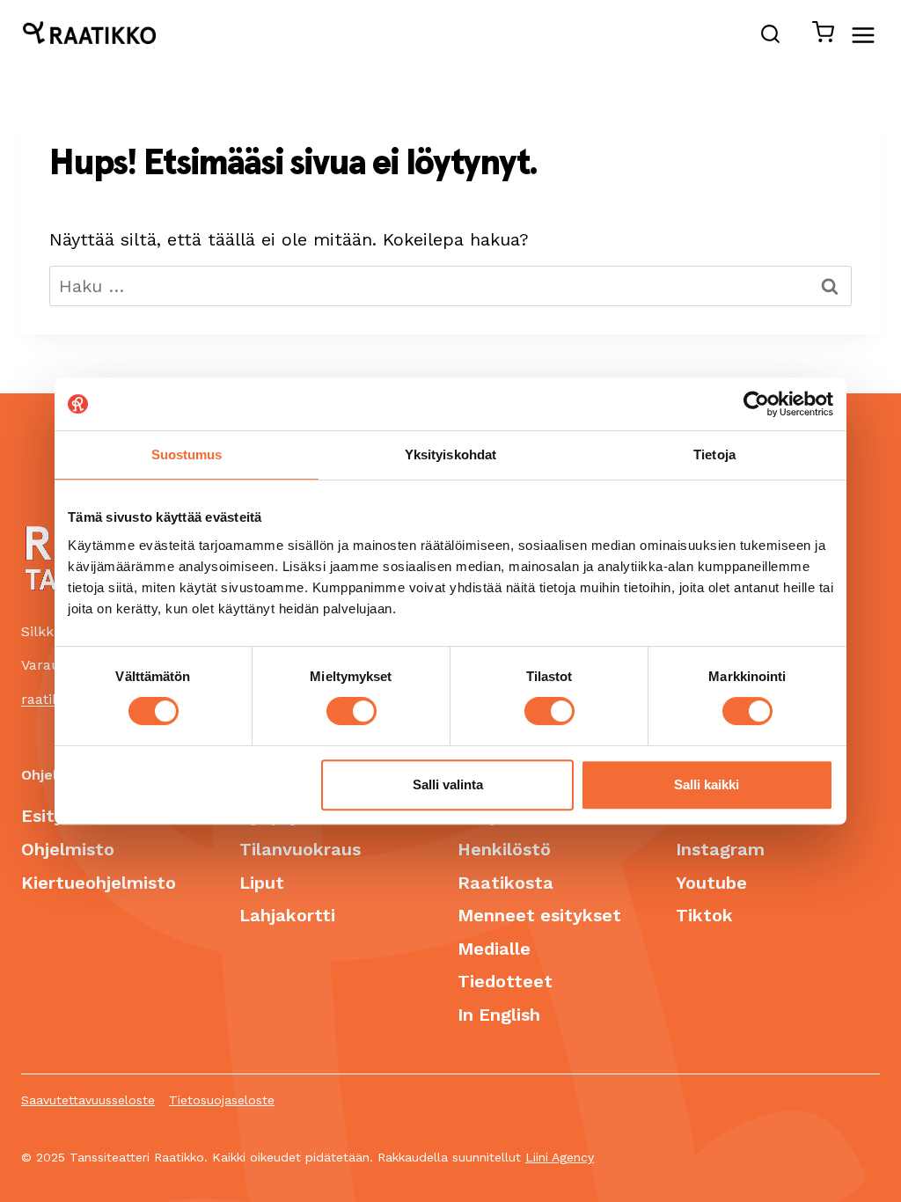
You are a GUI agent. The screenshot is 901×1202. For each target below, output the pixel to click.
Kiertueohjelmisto (98, 882)
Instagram (720, 849)
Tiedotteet (505, 981)
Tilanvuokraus (300, 849)
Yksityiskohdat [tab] (450, 454)
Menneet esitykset (539, 915)
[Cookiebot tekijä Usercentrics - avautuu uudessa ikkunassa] (756, 404)
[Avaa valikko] (872, 35)
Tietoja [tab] (714, 454)
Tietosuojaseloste (222, 1100)
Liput (261, 882)
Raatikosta (505, 882)
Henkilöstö (504, 849)
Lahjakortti (287, 915)
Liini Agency (559, 1157)
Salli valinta (448, 784)
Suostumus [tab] (187, 454)
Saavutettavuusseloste (88, 1100)
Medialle (494, 948)
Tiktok (704, 915)
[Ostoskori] (818, 35)
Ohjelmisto (67, 849)
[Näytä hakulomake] (771, 36)
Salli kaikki (706, 784)
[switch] (351, 711)
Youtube (711, 882)
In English (499, 1014)
